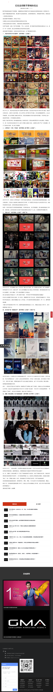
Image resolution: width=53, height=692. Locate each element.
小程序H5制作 (22, 685)
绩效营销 (39, 687)
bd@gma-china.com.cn (15, 657)
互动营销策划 (38, 683)
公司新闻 (31, 8)
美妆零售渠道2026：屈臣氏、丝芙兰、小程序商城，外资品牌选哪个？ (24, 553)
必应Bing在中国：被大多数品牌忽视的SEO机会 (19, 531)
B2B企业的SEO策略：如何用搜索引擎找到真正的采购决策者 (22, 520)
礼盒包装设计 (22, 683)
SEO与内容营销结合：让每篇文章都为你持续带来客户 (20, 514)
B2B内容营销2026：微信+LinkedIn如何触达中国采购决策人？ (22, 548)
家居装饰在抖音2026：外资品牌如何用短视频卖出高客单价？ (22, 559)
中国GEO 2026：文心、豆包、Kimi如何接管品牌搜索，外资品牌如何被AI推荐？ (26, 537)
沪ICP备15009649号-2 (35, 689)
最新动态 (14, 504)
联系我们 (42, 2)
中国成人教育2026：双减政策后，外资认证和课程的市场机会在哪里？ (24, 542)
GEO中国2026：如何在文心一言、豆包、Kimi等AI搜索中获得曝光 (23, 509)
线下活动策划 (30, 687)
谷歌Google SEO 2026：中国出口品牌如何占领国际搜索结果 (22, 526)
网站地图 (41, 689)
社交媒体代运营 (31, 681)
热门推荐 (38, 504)
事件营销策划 (38, 681)
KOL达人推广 (30, 685)
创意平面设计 (22, 687)
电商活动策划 (38, 685)
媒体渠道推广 (30, 683)
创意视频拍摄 (22, 681)
